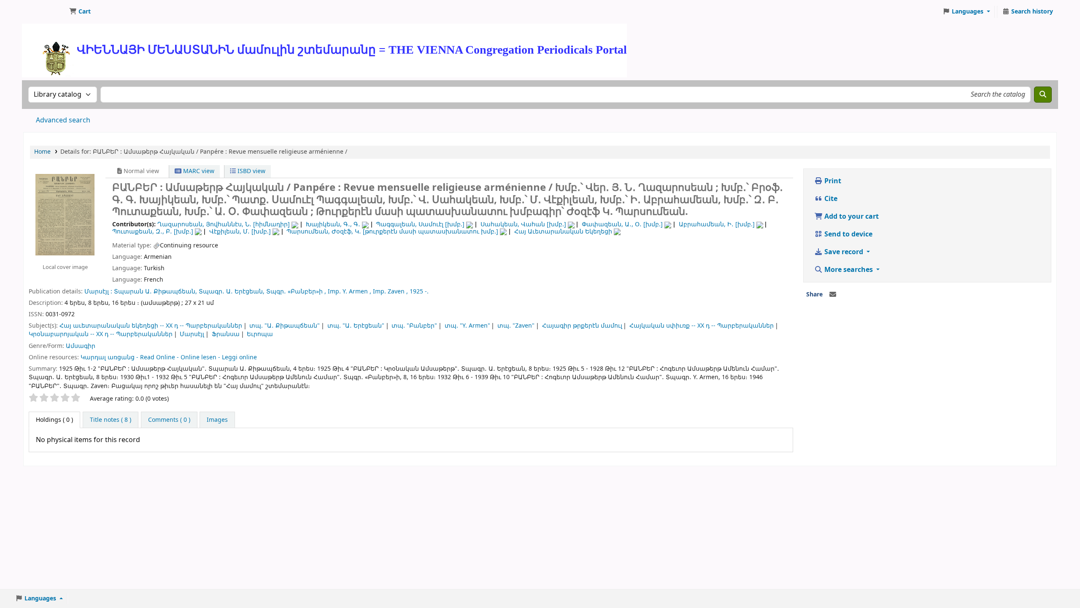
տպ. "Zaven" (516, 325)
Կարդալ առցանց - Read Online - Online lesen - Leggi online (169, 357)
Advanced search (63, 120)
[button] (80, 12)
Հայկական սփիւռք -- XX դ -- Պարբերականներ (701, 325)
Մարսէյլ (192, 334)
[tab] (110, 420)
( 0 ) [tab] (54, 419)
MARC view (197, 171)
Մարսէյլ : (98, 291)
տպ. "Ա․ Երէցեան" (355, 325)
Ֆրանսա (226, 334)
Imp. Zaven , (390, 291)
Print (832, 181)
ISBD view (250, 171)
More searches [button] (849, 270)
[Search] (1043, 95)
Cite (830, 199)
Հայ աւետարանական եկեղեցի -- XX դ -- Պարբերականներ (150, 325)
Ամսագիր (80, 346)
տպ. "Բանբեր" (414, 325)
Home (42, 151)
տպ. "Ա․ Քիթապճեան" (284, 325)
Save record (844, 252)
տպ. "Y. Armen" (467, 325)
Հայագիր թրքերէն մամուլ (582, 325)
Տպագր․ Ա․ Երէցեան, (232, 291)
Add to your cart (851, 217)
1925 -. (419, 291)
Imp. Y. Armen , (349, 291)
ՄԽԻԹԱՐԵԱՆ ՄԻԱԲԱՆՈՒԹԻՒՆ (45, 11)
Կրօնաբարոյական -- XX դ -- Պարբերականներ (101, 334)
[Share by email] (833, 295)
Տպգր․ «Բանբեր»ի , (296, 291)
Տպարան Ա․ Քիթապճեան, (155, 291)
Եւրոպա (260, 334)
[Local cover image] (65, 214)
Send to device (847, 234)
